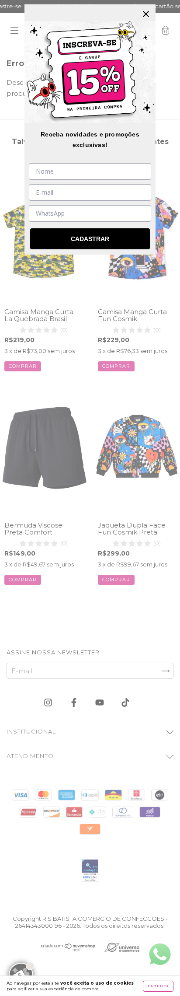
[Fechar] (146, 14)
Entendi (158, 986)
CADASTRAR (90, 238)
